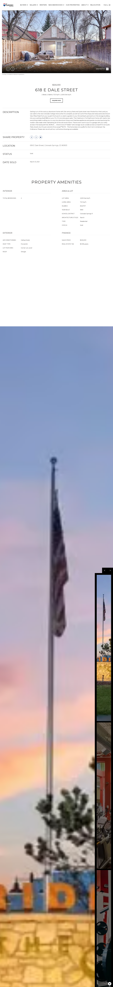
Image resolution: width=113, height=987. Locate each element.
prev (8, 69)
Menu (106, 5)
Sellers (33, 5)
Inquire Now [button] (56, 100)
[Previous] (105, 570)
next (12, 69)
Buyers (23, 5)
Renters (43, 5)
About (84, 5)
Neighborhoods (55, 5)
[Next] (110, 570)
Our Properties (73, 5)
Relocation (95, 5)
